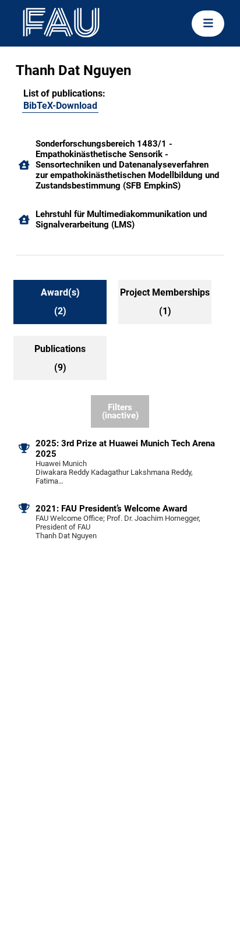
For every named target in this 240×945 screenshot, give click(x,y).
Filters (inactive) (120, 411)
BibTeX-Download (60, 105)
